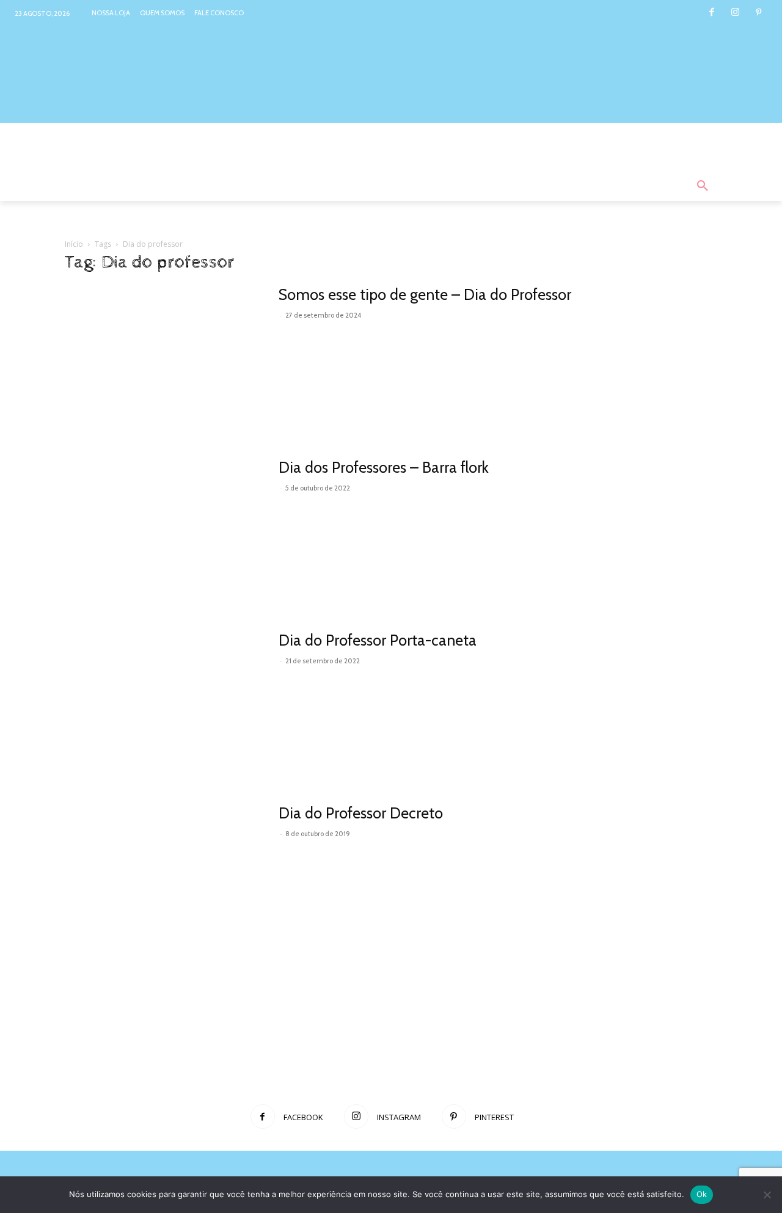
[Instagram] (735, 13)
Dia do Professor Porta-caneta (378, 640)
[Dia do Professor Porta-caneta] (164, 703)
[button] (702, 186)
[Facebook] (711, 13)
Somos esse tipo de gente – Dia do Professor (425, 294)
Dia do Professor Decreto (361, 813)
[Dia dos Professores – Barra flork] (164, 530)
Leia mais (306, 332)
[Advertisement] (391, 1051)
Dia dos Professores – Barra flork (384, 467)
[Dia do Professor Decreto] (164, 876)
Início (74, 244)
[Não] (767, 1195)
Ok (701, 1194)
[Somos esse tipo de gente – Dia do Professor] (164, 357)
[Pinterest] (758, 13)
